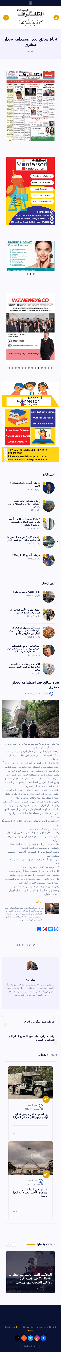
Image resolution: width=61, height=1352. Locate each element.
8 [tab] (29, 368)
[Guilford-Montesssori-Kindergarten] (30, 191)
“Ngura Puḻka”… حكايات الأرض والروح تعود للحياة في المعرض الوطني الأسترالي (24, 522)
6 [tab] (35, 368)
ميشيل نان (32, 1105)
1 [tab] (34, 274)
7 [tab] (32, 368)
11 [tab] (18, 368)
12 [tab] (15, 368)
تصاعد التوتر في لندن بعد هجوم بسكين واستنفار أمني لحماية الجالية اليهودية (31, 1278)
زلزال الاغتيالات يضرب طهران (26, 592)
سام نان (44, 693)
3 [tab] (27, 274)
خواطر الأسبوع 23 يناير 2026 (26, 555)
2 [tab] (30, 274)
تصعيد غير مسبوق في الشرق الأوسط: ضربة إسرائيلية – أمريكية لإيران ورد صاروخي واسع (24, 631)
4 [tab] (42, 368)
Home (30, 52)
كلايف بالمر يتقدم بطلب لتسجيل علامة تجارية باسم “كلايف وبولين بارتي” (24, 667)
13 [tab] (12, 368)
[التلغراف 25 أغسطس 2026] (30, 106)
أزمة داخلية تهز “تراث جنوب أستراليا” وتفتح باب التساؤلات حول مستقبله (24, 504)
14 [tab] (9, 368)
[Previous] (8, 1244)
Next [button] (51, 255)
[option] (30, 1272)
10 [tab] (22, 368)
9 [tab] (25, 368)
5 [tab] (38, 368)
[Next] (14, 1244)
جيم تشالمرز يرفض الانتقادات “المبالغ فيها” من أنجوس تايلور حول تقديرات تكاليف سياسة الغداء (23, 649)
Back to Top (29, 1346)
